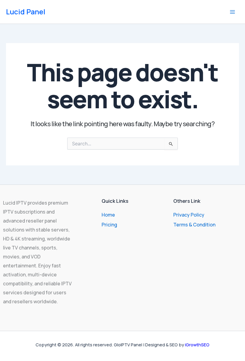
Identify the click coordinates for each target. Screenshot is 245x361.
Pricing (109, 224)
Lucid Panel (25, 11)
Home (108, 214)
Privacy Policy (188, 214)
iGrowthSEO (197, 345)
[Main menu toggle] (232, 12)
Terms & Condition (194, 224)
